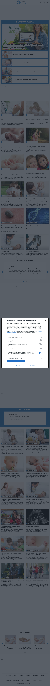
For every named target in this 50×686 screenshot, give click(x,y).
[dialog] (25, 343)
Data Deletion (18, 365)
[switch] (40, 340)
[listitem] (25, 337)
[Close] (46, 321)
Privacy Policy (32, 365)
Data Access (25, 365)
